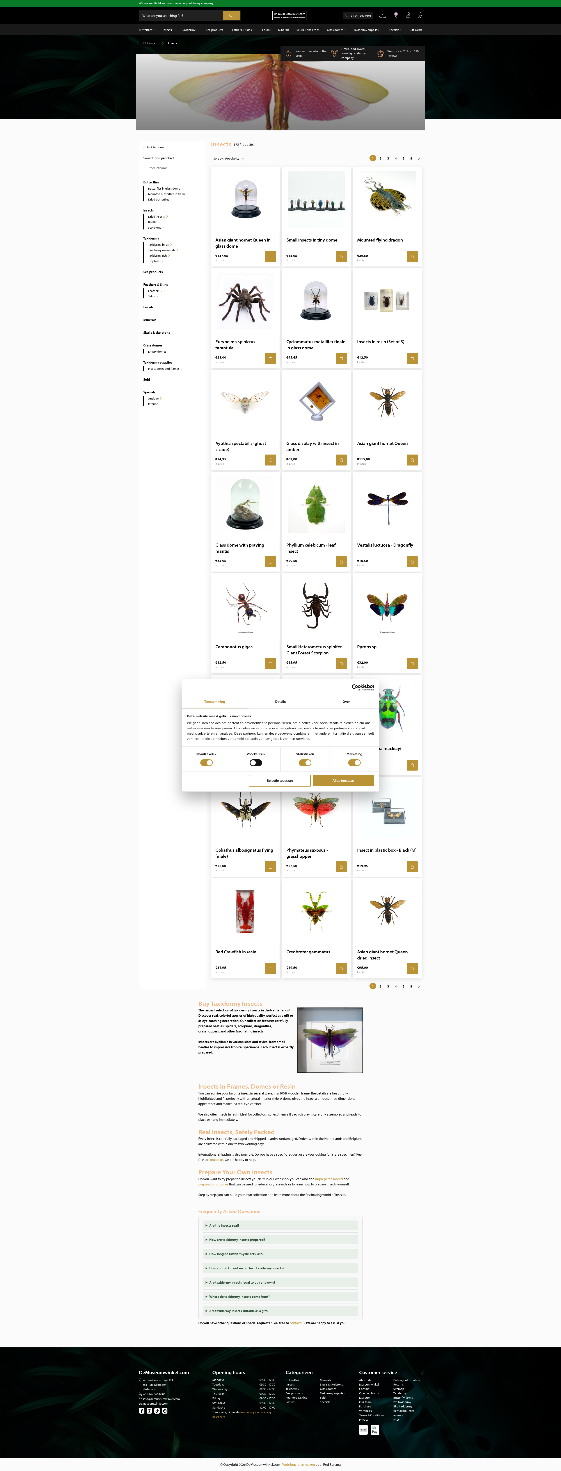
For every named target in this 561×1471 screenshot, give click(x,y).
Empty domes (157, 352)
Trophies (154, 261)
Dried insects (156, 217)
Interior (153, 404)
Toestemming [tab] (214, 702)
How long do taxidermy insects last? (236, 1254)
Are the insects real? (224, 1225)
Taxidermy (188, 30)
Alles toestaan (343, 780)
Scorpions (154, 227)
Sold (146, 379)
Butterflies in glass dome (164, 188)
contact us (215, 1159)
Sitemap (398, 1389)
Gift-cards (416, 30)
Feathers (154, 291)
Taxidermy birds (158, 245)
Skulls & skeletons (308, 30)
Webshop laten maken (298, 1464)
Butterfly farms (403, 1398)
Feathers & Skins (241, 30)
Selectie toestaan (280, 780)
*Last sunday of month (225, 1412)
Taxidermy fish (157, 256)
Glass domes (335, 30)
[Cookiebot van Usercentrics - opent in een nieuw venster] (355, 687)
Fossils (266, 30)
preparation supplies (213, 1184)
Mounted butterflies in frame (167, 194)
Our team (365, 1402)
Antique (153, 398)
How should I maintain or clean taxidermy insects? (246, 1268)
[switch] (256, 762)
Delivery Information (406, 1380)
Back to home (155, 147)
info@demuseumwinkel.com (161, 1399)
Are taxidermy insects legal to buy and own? (242, 1282)
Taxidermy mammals (161, 250)
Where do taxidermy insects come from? (239, 1296)
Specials (394, 30)
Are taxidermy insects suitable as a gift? (238, 1311)
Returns (398, 1384)
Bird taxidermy (402, 1406)
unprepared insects (329, 1179)
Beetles (153, 222)
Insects (167, 30)
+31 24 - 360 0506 (360, 16)
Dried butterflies (158, 199)
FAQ (396, 1419)
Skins (151, 296)
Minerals (283, 30)
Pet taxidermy (402, 1402)
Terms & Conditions (371, 1415)
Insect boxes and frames (163, 369)
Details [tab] (280, 702)
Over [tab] (346, 702)
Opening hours (369, 1393)
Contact (364, 1389)
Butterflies (145, 30)
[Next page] (418, 158)
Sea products (214, 30)
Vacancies (365, 1411)
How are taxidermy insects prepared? (237, 1239)
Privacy (363, 1419)
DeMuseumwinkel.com (154, 1403)
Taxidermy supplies (366, 30)
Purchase (365, 1406)
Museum (365, 1398)
